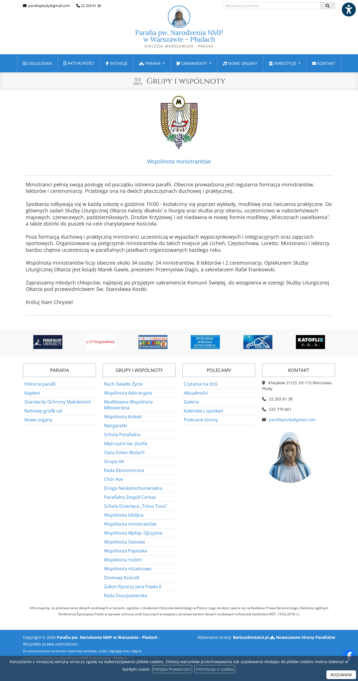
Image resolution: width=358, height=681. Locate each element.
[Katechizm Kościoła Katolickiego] (205, 342)
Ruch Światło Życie (123, 384)
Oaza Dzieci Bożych (124, 452)
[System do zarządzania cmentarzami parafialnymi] (48, 342)
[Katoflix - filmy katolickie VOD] (310, 342)
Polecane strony (201, 420)
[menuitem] (37, 63)
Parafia (153, 63)
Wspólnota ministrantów (130, 524)
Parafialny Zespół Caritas (130, 497)
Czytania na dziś (201, 384)
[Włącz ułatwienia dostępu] (348, 9)
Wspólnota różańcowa (127, 569)
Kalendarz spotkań (203, 411)
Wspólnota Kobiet (123, 417)
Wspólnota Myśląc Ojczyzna (133, 533)
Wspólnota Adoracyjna (128, 393)
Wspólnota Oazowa (124, 542)
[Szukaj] (327, 5)
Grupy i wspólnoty (186, 81)
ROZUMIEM (341, 674)
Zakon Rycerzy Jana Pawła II (132, 586)
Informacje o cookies (215, 669)
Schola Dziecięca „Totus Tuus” (135, 506)
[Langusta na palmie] (258, 342)
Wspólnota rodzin (123, 560)
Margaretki (115, 426)
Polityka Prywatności (172, 669)
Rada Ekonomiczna (124, 470)
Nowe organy (242, 63)
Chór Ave (113, 479)
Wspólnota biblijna (123, 515)
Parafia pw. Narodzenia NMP (179, 38)
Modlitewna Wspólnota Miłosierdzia (128, 405)
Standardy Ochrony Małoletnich (57, 402)
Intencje (118, 63)
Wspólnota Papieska (125, 551)
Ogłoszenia (39, 63)
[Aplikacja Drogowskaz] (100, 342)
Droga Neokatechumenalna (133, 488)
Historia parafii (40, 384)
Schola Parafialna (122, 434)
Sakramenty (194, 63)
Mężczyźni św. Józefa (125, 443)
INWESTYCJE (285, 63)
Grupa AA (114, 461)
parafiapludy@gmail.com (48, 5)
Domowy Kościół (121, 578)
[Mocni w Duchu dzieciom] (153, 342)
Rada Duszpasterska (125, 595)
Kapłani (32, 393)
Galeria (191, 402)
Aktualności (80, 63)
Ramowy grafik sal (43, 411)
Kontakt (325, 63)
